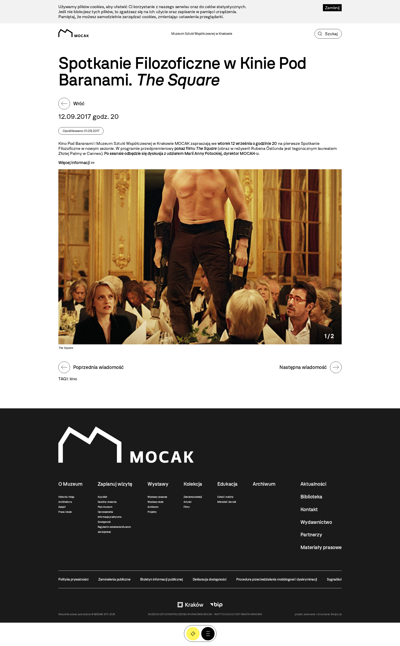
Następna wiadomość (303, 367)
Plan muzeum (105, 507)
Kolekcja (193, 484)
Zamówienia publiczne (114, 579)
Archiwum (153, 507)
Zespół (62, 507)
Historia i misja (66, 496)
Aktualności (313, 484)
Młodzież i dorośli (226, 501)
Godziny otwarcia (107, 501)
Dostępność (104, 522)
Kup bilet (102, 496)
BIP (216, 605)
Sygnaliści (334, 579)
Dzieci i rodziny (225, 496)
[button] (208, 633)
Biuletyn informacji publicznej (161, 579)
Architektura (65, 501)
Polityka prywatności (73, 579)
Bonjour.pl (336, 614)
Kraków (190, 605)
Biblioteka (311, 497)
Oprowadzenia (105, 512)
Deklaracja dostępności (209, 579)
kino (73, 378)
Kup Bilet (193, 633)
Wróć (78, 103)
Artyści (187, 501)
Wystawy (158, 484)
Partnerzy (311, 535)
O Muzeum (70, 484)
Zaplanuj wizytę (115, 484)
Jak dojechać (104, 532)
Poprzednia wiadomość (98, 367)
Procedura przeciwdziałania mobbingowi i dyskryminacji (276, 579)
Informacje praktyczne (109, 517)
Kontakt (309, 509)
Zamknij (332, 7)
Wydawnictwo (316, 522)
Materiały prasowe (321, 547)
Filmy (187, 507)
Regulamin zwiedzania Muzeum (114, 527)
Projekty (152, 512)
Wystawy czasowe (157, 496)
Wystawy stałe (155, 501)
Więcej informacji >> (76, 162)
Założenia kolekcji (193, 496)
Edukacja (227, 484)
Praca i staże (65, 512)
